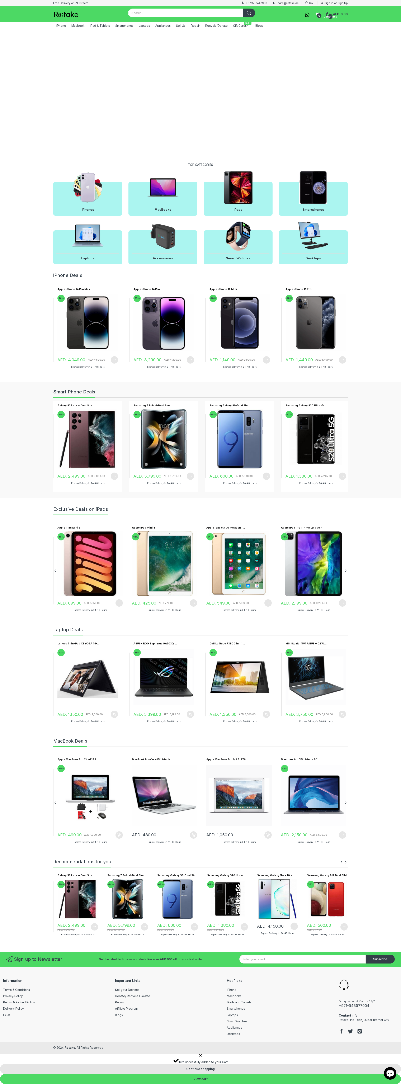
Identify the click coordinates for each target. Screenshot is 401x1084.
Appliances (234, 1027)
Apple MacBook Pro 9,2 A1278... (227, 759)
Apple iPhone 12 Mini (223, 289)
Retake (70, 1047)
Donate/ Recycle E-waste (132, 996)
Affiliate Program (126, 1008)
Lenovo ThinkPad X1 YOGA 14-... (78, 643)
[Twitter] (350, 1032)
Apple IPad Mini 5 (68, 527)
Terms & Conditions (16, 989)
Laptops (232, 1015)
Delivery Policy (13, 1008)
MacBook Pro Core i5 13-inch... (152, 759)
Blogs (119, 1015)
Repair (119, 1002)
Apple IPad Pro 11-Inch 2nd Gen (301, 527)
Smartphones (236, 1008)
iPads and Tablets (239, 1002)
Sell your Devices (127, 989)
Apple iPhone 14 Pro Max (73, 289)
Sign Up (343, 3)
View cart (200, 1079)
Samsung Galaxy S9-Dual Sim (229, 405)
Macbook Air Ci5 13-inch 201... (301, 759)
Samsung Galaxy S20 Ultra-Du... (307, 405)
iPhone (231, 989)
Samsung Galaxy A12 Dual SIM (327, 875)
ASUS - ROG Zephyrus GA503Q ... (155, 643)
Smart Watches (237, 1021)
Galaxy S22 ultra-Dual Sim (74, 405)
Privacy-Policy (13, 996)
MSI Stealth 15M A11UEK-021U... (306, 643)
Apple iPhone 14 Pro (146, 289)
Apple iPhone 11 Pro (298, 289)
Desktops (233, 1034)
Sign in (329, 3)
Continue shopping (200, 1069)
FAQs (6, 1015)
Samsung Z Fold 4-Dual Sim (151, 405)
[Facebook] (341, 1032)
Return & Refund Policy (19, 1002)
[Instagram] (359, 1032)
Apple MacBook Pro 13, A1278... (78, 759)
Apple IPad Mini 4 (143, 527)
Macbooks (234, 996)
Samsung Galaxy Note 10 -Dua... (274, 875)
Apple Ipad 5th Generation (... (225, 527)
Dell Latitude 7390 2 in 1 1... (227, 643)
